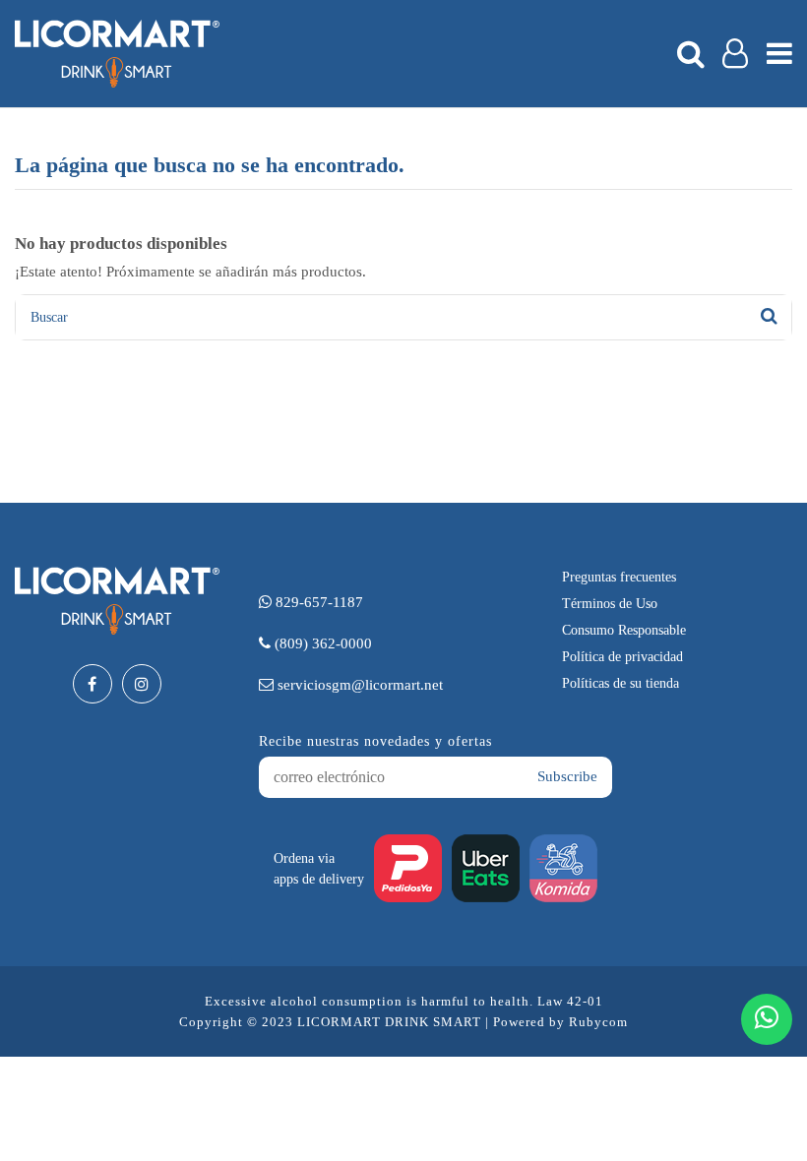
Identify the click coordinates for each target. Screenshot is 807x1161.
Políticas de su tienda (620, 683)
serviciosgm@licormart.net (358, 685)
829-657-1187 (317, 602)
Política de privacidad (622, 656)
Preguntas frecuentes (619, 577)
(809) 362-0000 (321, 643)
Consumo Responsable (624, 630)
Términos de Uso (609, 603)
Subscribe (567, 776)
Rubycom (598, 1021)
